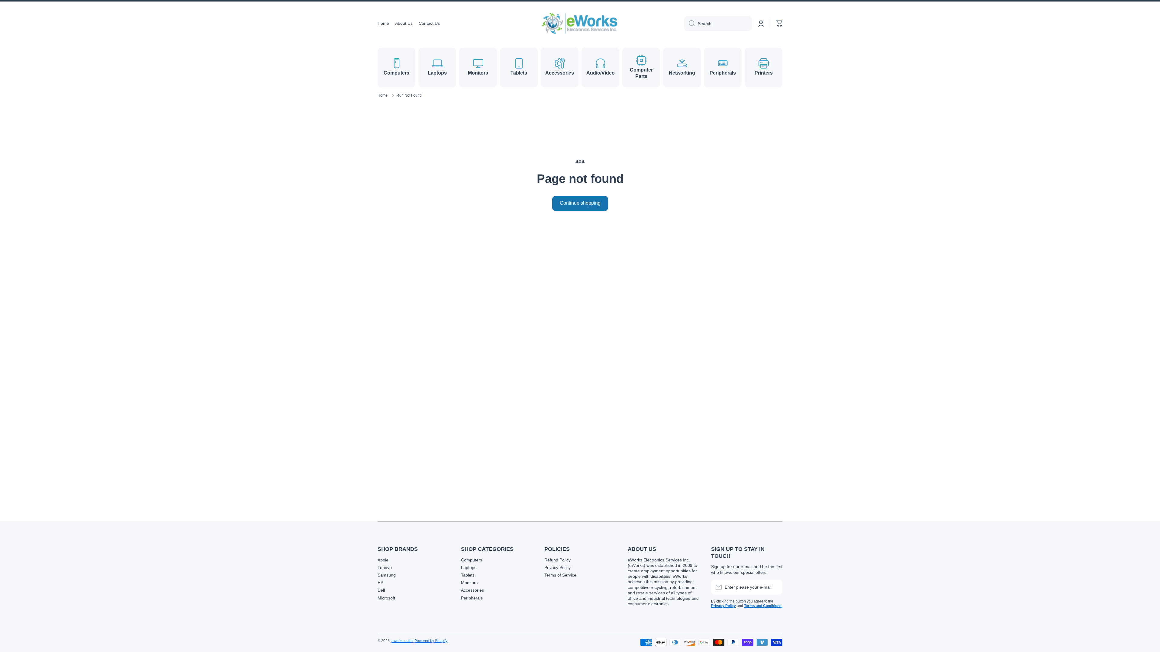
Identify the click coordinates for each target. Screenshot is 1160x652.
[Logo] (580, 23)
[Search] (689, 23)
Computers (471, 560)
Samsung (387, 575)
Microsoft (386, 598)
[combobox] (718, 23)
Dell (381, 590)
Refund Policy (557, 560)
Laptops (468, 567)
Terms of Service (560, 575)
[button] (779, 24)
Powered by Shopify (430, 641)
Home (383, 95)
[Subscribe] (774, 587)
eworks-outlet (403, 641)
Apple (383, 560)
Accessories (472, 590)
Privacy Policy (557, 567)
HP (380, 582)
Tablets (468, 575)
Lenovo (385, 567)
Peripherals (472, 598)
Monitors (469, 582)
